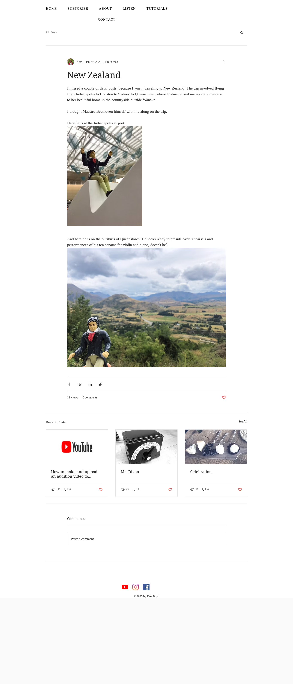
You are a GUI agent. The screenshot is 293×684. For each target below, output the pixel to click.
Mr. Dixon (130, 472)
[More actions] (223, 61)
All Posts (51, 32)
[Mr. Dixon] (147, 447)
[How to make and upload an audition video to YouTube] (77, 447)
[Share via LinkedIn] (90, 384)
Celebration (201, 472)
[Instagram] (135, 587)
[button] (242, 32)
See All (243, 421)
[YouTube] (125, 587)
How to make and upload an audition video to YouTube (74, 474)
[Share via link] (101, 384)
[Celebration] (216, 447)
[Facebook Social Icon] (146, 587)
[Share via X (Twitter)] (80, 384)
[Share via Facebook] (69, 384)
